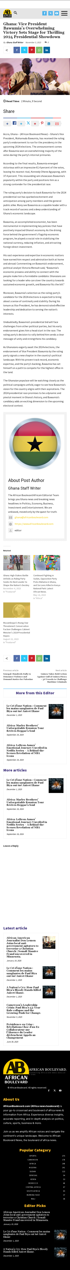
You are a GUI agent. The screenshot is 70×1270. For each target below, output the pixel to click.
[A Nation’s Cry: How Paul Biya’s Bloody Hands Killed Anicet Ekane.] (49, 992)
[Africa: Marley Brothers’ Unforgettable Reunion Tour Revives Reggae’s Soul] (56, 731)
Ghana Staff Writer (14, 42)
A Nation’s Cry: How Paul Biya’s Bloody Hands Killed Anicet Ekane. (24, 990)
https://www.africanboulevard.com (34, 523)
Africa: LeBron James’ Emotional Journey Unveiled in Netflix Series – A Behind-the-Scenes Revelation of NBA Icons (27, 751)
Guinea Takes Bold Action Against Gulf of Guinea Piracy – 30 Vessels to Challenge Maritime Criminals (52, 678)
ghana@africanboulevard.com (31, 517)
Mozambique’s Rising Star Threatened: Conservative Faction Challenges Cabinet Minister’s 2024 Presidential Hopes (16, 629)
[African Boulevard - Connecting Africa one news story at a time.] (7, 13)
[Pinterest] (31, 50)
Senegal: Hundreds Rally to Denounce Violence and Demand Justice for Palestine (18, 677)
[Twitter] (50, 13)
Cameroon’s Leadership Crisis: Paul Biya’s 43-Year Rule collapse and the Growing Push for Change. (24, 1009)
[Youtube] (56, 13)
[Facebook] (44, 13)
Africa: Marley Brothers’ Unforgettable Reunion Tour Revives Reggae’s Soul (25, 728)
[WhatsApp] (39, 50)
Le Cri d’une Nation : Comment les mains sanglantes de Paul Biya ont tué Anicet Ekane (27, 708)
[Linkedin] (46, 50)
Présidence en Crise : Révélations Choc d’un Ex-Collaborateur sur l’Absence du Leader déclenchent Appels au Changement (23, 1031)
